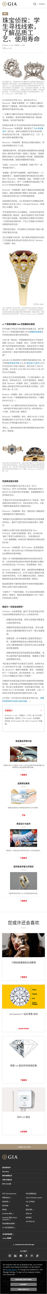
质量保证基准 (35, 332)
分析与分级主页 (7, 1180)
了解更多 (23, 775)
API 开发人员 (30, 1221)
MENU (42, 4)
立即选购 (23, 1131)
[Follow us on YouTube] (21, 1256)
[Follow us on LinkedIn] (15, 1256)
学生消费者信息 (31, 1194)
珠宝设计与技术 (32, 363)
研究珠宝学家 (13, 363)
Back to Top (25, 1147)
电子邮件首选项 (7, 1234)
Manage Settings (23, 1279)
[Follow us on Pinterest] (32, 1256)
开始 (23, 815)
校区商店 (5, 1202)
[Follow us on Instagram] (26, 1256)
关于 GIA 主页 (6, 1184)
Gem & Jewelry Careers (34, 1198)
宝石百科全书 (6, 1167)
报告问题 (29, 1210)
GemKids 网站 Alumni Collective (9, 1219)
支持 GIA (29, 1214)
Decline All (23, 1289)
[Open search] (34, 3)
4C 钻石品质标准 (8, 1227)
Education (5, 1171)
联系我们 (29, 1218)
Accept (23, 1284)
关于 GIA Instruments (9, 1194)
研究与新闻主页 (7, 1175)
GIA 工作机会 (30, 1202)
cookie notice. (11, 1270)
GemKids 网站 (7, 1214)
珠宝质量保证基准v (8, 1223)
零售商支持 (6, 1198)
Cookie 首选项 (7, 1238)
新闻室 (4, 1210)
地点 (27, 1206)
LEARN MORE (23, 1028)
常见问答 (5, 1206)
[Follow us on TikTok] (37, 1256)
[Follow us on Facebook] (10, 1256)
